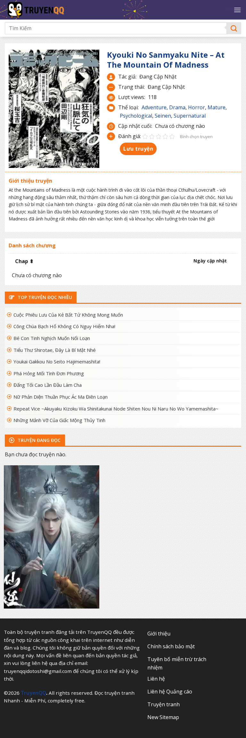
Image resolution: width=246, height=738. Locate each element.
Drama (177, 107)
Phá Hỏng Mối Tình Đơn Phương (48, 373)
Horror (196, 107)
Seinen (163, 115)
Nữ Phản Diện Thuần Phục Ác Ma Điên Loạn (60, 397)
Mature (217, 107)
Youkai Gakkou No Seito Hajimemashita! (56, 361)
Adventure (154, 107)
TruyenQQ (33, 693)
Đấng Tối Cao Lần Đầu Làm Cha (47, 385)
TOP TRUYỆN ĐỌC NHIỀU (44, 297)
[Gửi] (234, 28)
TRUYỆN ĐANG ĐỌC (38, 440)
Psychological (136, 115)
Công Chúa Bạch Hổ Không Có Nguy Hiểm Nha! (64, 326)
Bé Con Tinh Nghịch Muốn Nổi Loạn (51, 338)
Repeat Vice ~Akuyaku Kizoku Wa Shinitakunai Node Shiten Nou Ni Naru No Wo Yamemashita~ (115, 408)
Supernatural (190, 115)
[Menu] (237, 10)
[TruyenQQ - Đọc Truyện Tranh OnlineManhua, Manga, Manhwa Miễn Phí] (58, 10)
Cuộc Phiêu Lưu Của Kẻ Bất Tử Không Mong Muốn (68, 314)
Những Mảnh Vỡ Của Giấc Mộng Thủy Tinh (59, 420)
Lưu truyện (138, 148)
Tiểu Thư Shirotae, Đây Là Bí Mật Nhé (54, 350)
